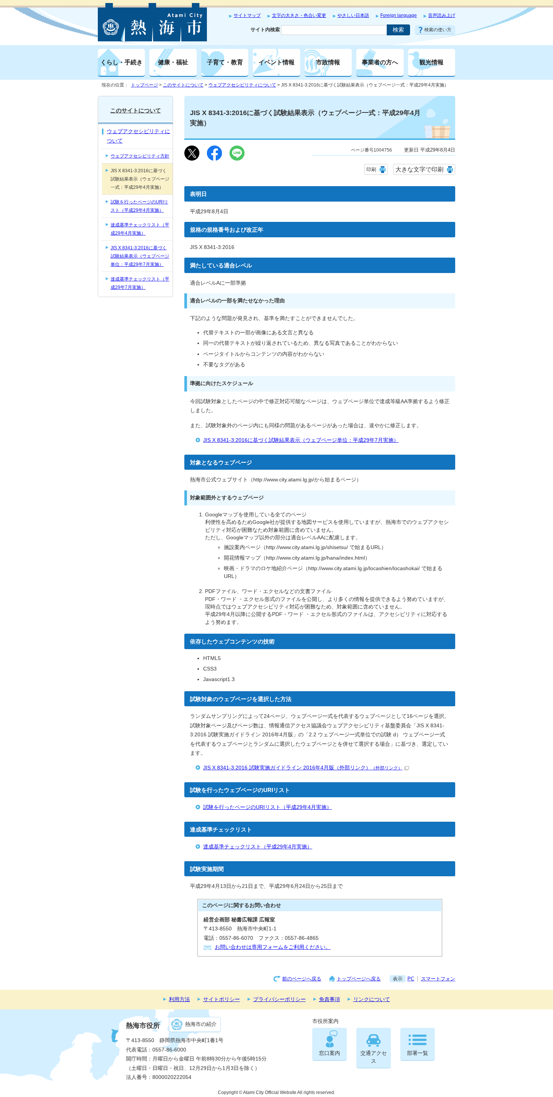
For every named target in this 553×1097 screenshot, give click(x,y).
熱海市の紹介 (201, 1024)
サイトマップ (247, 15)
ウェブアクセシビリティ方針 (140, 156)
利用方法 (179, 999)
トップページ (144, 85)
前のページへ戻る (301, 979)
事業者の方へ (380, 62)
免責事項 (329, 999)
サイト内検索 (265, 29)
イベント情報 (276, 62)
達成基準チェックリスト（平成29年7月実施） (140, 283)
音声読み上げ (441, 15)
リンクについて (371, 999)
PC (410, 979)
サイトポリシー (221, 999)
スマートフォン (438, 979)
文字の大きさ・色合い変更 (299, 15)
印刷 (371, 169)
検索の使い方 (437, 29)
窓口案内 (329, 1053)
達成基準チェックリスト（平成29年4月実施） (257, 847)
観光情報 (431, 62)
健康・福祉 (173, 62)
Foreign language (398, 15)
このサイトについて (183, 85)
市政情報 (328, 62)
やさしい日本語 (353, 15)
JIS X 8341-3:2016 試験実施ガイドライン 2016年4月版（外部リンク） (303, 768)
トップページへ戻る (359, 979)
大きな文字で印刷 (419, 169)
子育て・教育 (225, 62)
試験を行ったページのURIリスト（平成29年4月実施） (267, 807)
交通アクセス (373, 1057)
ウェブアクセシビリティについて (242, 85)
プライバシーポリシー (279, 999)
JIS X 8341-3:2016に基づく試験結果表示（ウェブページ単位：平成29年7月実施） (301, 440)
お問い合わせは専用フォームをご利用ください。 (273, 947)
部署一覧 (417, 1053)
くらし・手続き (121, 62)
